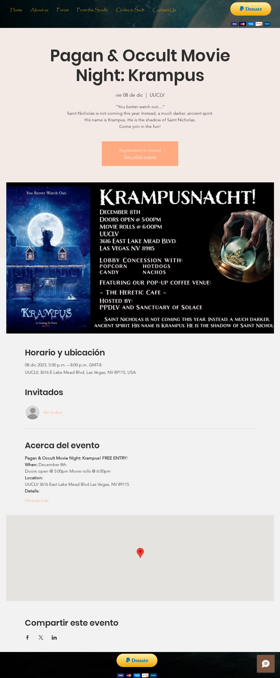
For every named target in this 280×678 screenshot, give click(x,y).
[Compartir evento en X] (40, 637)
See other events (140, 156)
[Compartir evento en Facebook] (27, 637)
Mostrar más (37, 500)
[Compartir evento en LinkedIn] (54, 637)
